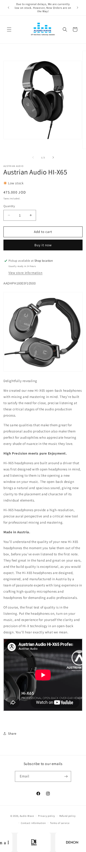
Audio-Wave (27, 815)
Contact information (33, 823)
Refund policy (67, 815)
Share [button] (12, 733)
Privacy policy (46, 815)
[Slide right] (53, 157)
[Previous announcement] (8, 8)
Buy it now (43, 245)
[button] (9, 29)
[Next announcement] (77, 8)
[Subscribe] (66, 776)
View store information (25, 273)
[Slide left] (33, 157)
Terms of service (59, 823)
